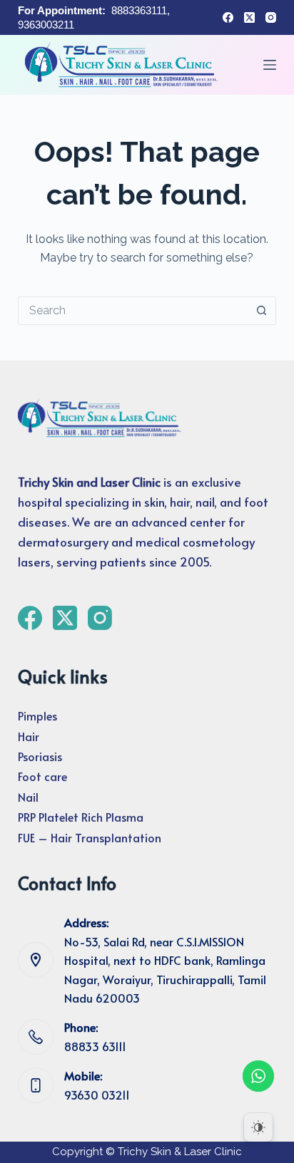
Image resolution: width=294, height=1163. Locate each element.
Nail (28, 797)
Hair (28, 736)
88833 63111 (95, 1046)
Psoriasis (40, 756)
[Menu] (269, 64)
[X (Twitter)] (249, 17)
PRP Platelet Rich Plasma (80, 817)
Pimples (37, 715)
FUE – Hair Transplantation (89, 837)
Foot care (42, 776)
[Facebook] (228, 17)
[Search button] (262, 310)
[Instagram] (270, 17)
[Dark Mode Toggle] (258, 1127)
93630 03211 (97, 1094)
